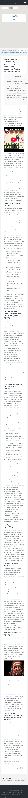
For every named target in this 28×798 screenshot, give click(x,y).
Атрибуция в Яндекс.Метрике (14, 86)
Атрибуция (18, 493)
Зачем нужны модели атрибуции (15, 78)
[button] (24, 32)
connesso (10, 780)
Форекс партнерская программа (12, 50)
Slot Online (4, 789)
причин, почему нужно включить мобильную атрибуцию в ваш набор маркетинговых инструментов (16, 90)
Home (2, 50)
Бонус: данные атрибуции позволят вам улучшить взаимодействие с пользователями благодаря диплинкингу (17, 95)
